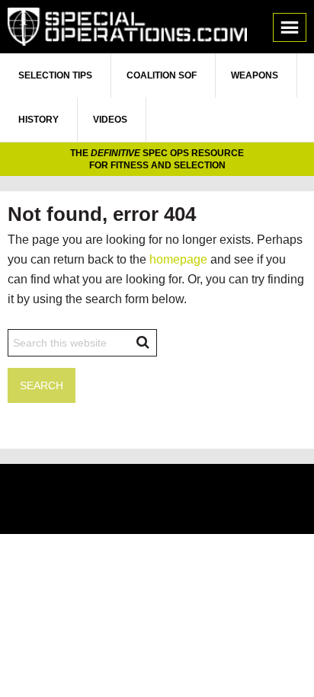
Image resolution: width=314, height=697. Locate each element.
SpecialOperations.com (127, 27)
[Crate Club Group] (157, 500)
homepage (178, 259)
